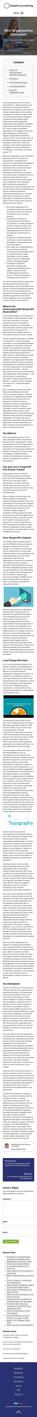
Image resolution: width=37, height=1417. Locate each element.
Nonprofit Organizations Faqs (16, 91)
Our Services (18, 1381)
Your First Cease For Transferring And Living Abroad (19, 1281)
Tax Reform (13, 79)
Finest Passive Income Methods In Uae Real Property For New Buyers (19, 1300)
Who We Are (18, 1373)
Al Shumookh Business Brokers (18, 1264)
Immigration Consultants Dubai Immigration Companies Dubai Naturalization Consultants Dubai (19, 1259)
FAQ (18, 1390)
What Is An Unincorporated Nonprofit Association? (18, 72)
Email (5, 1232)
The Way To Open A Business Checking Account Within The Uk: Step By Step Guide (19, 1306)
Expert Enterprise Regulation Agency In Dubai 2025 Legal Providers (20, 1286)
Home (6, 40)
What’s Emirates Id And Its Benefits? (20, 1325)
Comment (7, 1199)
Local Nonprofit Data (17, 86)
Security (18, 1386)
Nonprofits (14, 40)
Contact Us (18, 1394)
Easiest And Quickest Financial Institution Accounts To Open (18, 1317)
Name (5, 1222)
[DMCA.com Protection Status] (18, 1404)
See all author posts (18, 1149)
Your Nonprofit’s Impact (18, 82)
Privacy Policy (19, 1377)
